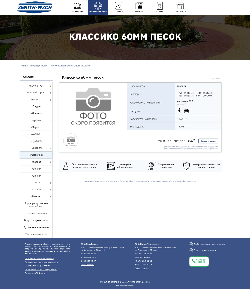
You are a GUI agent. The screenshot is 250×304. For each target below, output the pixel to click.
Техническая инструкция (205, 250)
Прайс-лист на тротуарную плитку (209, 244)
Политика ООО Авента (35, 273)
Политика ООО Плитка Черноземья (41, 269)
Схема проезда (87, 264)
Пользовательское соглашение (39, 258)
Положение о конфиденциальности (41, 262)
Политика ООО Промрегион (37, 265)
